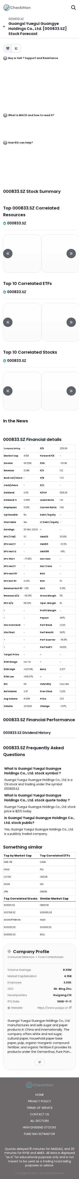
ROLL (42, 934)
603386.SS (10, 934)
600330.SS (10, 927)
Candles (8, 48)
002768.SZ (9, 912)
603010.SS (9, 905)
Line (16, 48)
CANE (43, 862)
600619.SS (45, 927)
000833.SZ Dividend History (27, 732)
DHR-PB (8, 862)
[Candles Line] (12, 48)
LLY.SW (7, 876)
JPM (6, 891)
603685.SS (46, 912)
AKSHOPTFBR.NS (12, 919)
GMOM (43, 891)
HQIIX (43, 919)
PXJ (42, 869)
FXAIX (6, 869)
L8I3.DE (43, 876)
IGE (41, 884)
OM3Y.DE (44, 905)
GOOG (7, 884)
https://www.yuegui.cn (52, 1008)
